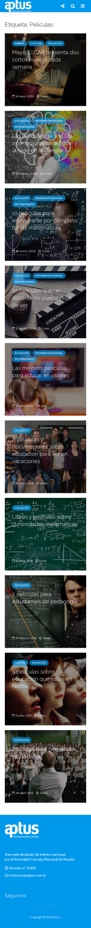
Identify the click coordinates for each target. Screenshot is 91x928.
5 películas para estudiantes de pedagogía (44, 598)
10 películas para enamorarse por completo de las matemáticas (44, 220)
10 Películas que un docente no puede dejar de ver (42, 297)
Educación (55, 43)
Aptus (57, 917)
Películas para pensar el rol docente (41, 752)
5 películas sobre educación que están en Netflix (42, 678)
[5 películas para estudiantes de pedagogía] (45, 611)
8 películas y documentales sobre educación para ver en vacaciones (39, 450)
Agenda (19, 43)
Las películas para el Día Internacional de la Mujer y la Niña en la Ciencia (44, 143)
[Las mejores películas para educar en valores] (45, 379)
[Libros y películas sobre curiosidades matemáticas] (45, 533)
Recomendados (24, 126)
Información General (49, 120)
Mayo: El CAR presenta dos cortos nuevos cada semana (45, 59)
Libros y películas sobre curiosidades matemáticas (45, 520)
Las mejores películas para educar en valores (40, 371)
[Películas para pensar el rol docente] (45, 766)
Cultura (36, 43)
